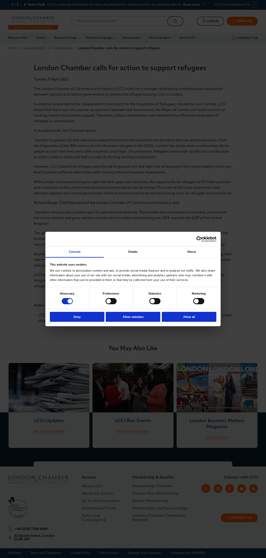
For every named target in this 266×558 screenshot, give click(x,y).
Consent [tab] (74, 251)
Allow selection (133, 316)
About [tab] (191, 251)
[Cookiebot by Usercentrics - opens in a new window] (199, 239)
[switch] (111, 301)
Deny (77, 316)
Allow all (189, 316)
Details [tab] (133, 251)
